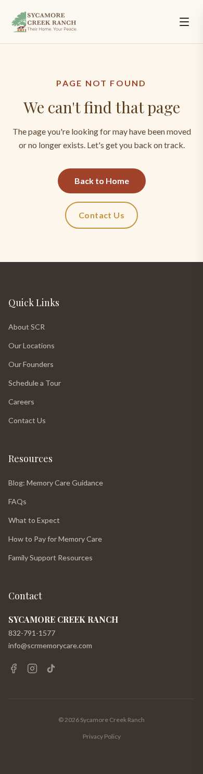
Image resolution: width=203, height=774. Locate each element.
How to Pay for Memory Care (55, 538)
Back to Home (101, 181)
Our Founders (31, 364)
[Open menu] (184, 21)
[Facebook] (13, 668)
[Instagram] (32, 668)
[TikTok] (51, 668)
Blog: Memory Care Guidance (55, 482)
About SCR (26, 326)
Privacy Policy (102, 736)
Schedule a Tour (34, 382)
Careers (21, 401)
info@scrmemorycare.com (50, 645)
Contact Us (101, 215)
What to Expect (34, 520)
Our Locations (31, 345)
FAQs (17, 501)
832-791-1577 (31, 632)
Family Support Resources (50, 557)
